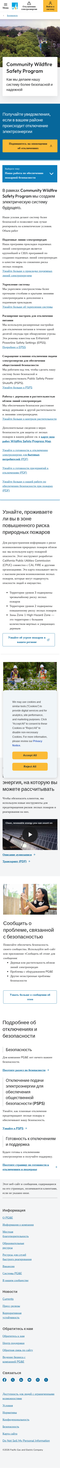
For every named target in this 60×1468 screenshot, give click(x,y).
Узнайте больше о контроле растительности (29, 419)
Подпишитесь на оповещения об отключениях (28, 146)
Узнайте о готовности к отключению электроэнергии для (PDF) (25, 454)
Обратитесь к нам (13, 1336)
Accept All (30, 755)
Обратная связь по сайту (18, 1350)
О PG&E (8, 1218)
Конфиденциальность (16, 1419)
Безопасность (11, 1426)
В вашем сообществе (15, 1280)
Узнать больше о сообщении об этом (30, 997)
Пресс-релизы (11, 1306)
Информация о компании (18, 1225)
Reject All (30, 766)
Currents (8, 1299)
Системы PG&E (12, 1273)
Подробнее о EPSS (14, 347)
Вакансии (9, 1266)
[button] (5, 6)
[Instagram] (38, 1380)
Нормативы (10, 1412)
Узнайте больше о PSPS (17, 387)
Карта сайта (10, 1434)
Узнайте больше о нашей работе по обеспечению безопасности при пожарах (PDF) (27, 486)
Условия (8, 1405)
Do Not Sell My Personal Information (26, 1441)
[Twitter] (13, 1380)
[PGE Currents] (46, 1380)
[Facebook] (4, 1380)
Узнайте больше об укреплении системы (27, 307)
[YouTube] (29, 1380)
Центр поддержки (13, 1343)
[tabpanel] (30, 340)
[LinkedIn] (21, 1380)
